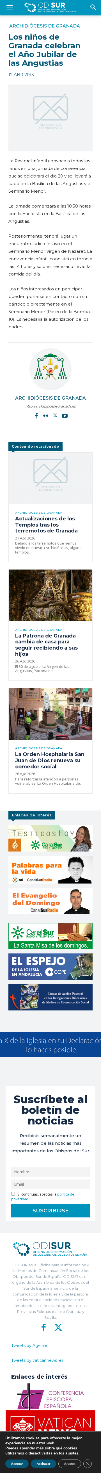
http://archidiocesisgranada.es (50, 406)
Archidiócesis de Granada (44, 26)
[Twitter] (55, 415)
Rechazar (43, 1463)
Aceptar (17, 1463)
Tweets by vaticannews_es (37, 1360)
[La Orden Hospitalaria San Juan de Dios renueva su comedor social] (50, 714)
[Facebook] (36, 415)
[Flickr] (46, 415)
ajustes (71, 1453)
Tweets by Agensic (29, 1345)
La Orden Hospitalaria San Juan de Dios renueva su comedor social (49, 760)
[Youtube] (65, 415)
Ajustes (69, 1463)
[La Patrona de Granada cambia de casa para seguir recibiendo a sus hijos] (50, 595)
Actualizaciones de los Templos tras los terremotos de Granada (46, 525)
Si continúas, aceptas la (42, 1196)
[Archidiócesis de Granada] (50, 369)
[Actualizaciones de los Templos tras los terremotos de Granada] (50, 478)
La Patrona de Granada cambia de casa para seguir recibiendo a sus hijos (46, 645)
